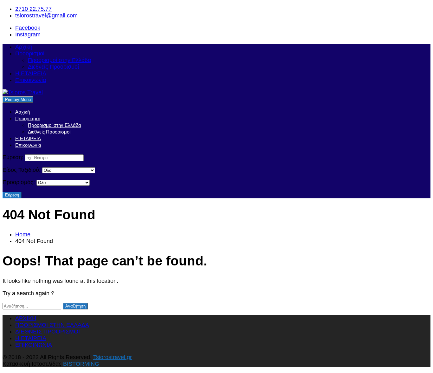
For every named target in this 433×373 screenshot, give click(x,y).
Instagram (28, 34)
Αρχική (23, 47)
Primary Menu (18, 99)
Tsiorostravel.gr (112, 357)
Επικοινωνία (30, 80)
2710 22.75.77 (33, 9)
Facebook (27, 28)
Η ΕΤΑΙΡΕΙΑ (30, 73)
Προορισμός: (19, 182)
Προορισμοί (29, 53)
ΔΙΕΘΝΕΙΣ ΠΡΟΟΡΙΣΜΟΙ (47, 331)
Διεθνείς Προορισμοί (53, 67)
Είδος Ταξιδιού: (22, 170)
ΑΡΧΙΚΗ (25, 318)
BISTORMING (81, 364)
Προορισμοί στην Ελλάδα (59, 60)
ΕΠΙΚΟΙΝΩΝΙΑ (33, 345)
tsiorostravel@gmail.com (46, 15)
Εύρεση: (13, 157)
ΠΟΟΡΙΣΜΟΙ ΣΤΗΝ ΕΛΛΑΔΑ (52, 325)
